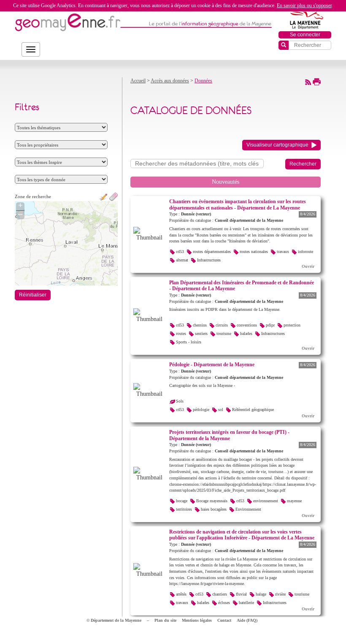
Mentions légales (197, 620)
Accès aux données (170, 81)
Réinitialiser (32, 295)
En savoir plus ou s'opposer (304, 5)
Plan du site (165, 620)
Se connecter (305, 35)
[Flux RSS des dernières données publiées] (308, 81)
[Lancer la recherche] (283, 45)
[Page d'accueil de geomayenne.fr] (67, 22)
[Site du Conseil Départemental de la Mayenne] (305, 18)
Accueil (138, 81)
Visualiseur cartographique (277, 145)
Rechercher (302, 164)
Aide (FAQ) (247, 620)
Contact (224, 620)
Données (203, 81)
